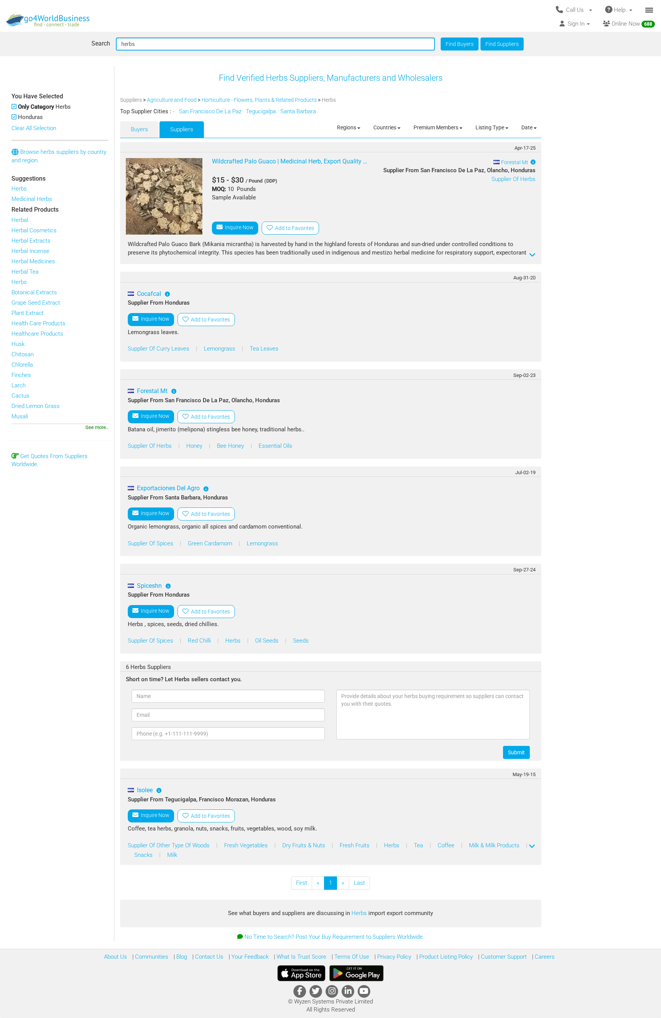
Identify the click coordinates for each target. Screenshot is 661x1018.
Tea (419, 845)
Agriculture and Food (172, 100)
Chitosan (22, 354)
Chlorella (22, 364)
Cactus (20, 395)
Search (100, 43)
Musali (19, 416)
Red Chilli (200, 640)
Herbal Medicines (33, 261)
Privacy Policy (393, 956)
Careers (544, 956)
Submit (516, 752)
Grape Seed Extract (35, 302)
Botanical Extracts (34, 292)
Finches (21, 375)
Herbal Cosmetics (34, 230)
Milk (172, 855)
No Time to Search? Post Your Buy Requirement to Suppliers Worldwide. (334, 936)
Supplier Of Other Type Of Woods (169, 845)
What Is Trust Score (300, 956)
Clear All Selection (33, 128)
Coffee (447, 845)
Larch (18, 385)
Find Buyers (460, 44)
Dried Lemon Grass (35, 406)
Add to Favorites (293, 228)
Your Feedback (249, 956)
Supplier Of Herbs (514, 179)
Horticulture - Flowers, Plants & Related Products (260, 100)
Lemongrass (220, 348)
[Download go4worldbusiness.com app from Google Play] (356, 973)
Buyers (139, 129)
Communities (151, 956)
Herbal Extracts (30, 240)
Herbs (19, 188)
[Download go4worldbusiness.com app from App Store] (301, 973)
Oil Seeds (267, 640)
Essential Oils (275, 445)
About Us (115, 956)
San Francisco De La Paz (211, 111)
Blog (181, 956)
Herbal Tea (25, 271)
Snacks (144, 855)
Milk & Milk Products (495, 845)
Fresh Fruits (355, 845)
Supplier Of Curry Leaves (159, 348)
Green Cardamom (211, 543)
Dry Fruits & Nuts (304, 845)
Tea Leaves (264, 348)
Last (359, 882)
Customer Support (503, 956)
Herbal (19, 220)
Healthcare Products (37, 333)
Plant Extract (27, 313)
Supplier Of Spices (151, 543)
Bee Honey (231, 445)
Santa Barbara (298, 111)
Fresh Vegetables (246, 845)
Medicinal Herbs (31, 199)
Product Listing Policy (445, 956)
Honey (195, 445)
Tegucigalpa (261, 111)
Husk (17, 344)
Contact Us (208, 956)
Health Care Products (38, 323)
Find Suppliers (502, 44)
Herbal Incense (30, 251)
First (301, 882)
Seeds (301, 640)
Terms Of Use (351, 956)
